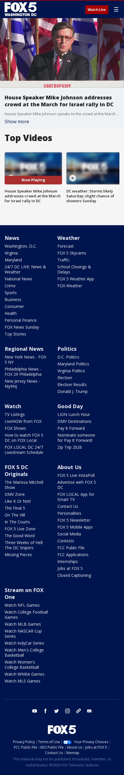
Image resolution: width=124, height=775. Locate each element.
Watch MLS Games (22, 681)
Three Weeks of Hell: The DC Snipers (24, 545)
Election (64, 377)
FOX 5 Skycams (71, 253)
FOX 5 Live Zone (20, 528)
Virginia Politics (71, 370)
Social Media (69, 534)
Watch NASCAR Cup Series (23, 633)
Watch (13, 406)
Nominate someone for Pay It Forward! (76, 437)
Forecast (65, 246)
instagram (67, 711)
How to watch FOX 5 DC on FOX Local (24, 437)
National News (18, 279)
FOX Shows (15, 428)
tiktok (78, 711)
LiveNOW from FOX (23, 421)
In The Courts (17, 522)
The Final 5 (15, 508)
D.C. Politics (68, 357)
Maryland (13, 260)
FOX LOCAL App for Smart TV (75, 496)
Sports (11, 292)
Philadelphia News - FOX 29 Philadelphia (23, 371)
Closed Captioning (74, 575)
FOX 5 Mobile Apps (75, 527)
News (12, 237)
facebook (45, 711)
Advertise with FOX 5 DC (76, 484)
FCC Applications (73, 554)
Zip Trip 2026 (69, 447)
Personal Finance (21, 320)
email (89, 711)
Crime (10, 285)
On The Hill (15, 515)
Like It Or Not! (18, 501)
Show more (17, 121)
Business (13, 299)
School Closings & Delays (74, 269)
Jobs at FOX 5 (70, 568)
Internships (67, 561)
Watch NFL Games (22, 605)
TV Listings (15, 414)
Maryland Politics (73, 364)
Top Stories (15, 334)
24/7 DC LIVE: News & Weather (25, 269)
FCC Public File (70, 547)
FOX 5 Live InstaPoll (76, 475)
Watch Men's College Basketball (24, 652)
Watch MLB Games (23, 624)
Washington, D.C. (21, 246)
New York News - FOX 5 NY (25, 359)
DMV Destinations (74, 421)
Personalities (69, 513)
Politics (66, 348)
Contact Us (67, 506)
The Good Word (20, 535)
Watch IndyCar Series (24, 643)
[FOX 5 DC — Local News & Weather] (21, 9)
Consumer (14, 306)
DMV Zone (15, 494)
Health (11, 313)
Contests (65, 540)
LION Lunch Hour (73, 414)
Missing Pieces (18, 554)
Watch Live (97, 10)
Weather (68, 237)
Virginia (11, 253)
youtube (34, 711)
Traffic (63, 260)
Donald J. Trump (72, 391)
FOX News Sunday (22, 327)
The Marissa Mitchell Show (24, 484)
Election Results (72, 384)
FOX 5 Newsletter (73, 520)
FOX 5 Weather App (75, 279)
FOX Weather (69, 285)
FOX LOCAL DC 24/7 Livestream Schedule (24, 449)
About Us (69, 467)
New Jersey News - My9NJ (22, 383)
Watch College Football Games (26, 614)
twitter (56, 711)
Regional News (24, 348)
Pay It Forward (71, 428)
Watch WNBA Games (24, 674)
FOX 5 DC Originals (16, 470)
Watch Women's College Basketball (22, 664)
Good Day (70, 406)
